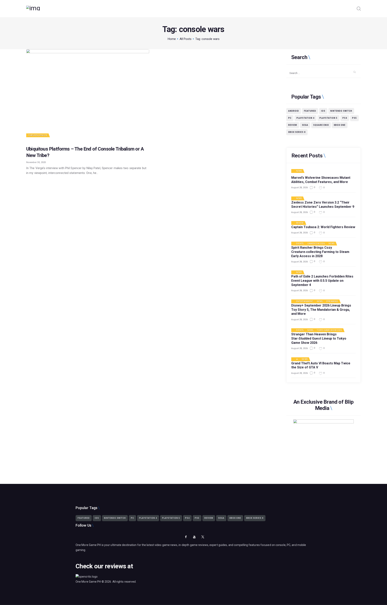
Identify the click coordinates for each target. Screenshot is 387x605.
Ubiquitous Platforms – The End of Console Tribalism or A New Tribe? (85, 152)
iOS (323, 111)
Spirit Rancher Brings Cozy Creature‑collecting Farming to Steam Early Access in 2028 (320, 252)
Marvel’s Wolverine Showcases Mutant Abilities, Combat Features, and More (320, 180)
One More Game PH (88, 581)
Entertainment (304, 301)
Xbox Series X (297, 132)
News (299, 171)
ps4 (344, 118)
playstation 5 (328, 118)
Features (33, 135)
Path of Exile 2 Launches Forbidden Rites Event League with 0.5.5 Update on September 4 (322, 280)
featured (310, 111)
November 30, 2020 (36, 162)
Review (292, 125)
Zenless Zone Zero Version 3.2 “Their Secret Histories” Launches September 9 (322, 205)
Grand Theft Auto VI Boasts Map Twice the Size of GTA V (320, 365)
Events (300, 244)
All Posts (185, 39)
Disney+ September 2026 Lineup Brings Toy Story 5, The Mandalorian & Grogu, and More (321, 310)
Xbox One (339, 125)
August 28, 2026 (299, 187)
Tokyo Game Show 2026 (329, 330)
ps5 (354, 118)
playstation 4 (305, 118)
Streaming (332, 301)
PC (289, 118)
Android (293, 111)
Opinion (42, 135)
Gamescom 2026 (316, 244)
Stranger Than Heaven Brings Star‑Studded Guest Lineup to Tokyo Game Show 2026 (318, 338)
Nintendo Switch (341, 111)
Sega (305, 125)
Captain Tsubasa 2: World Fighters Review (323, 227)
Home (172, 39)
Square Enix (321, 125)
